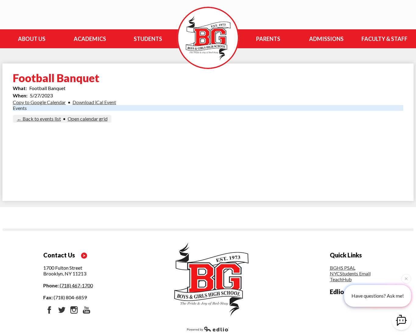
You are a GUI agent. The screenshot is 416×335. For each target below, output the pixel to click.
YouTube (86, 310)
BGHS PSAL (342, 268)
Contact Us (59, 255)
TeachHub (341, 279)
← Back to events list (39, 119)
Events (20, 108)
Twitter (61, 310)
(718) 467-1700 (76, 285)
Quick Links (346, 255)
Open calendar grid (88, 119)
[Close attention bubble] (406, 278)
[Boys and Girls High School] (208, 38)
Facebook (49, 310)
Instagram (74, 310)
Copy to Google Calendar (39, 102)
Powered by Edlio (208, 329)
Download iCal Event (94, 102)
